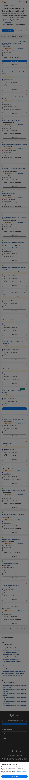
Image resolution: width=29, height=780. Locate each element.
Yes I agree (14, 776)
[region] (14, 771)
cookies (7, 766)
